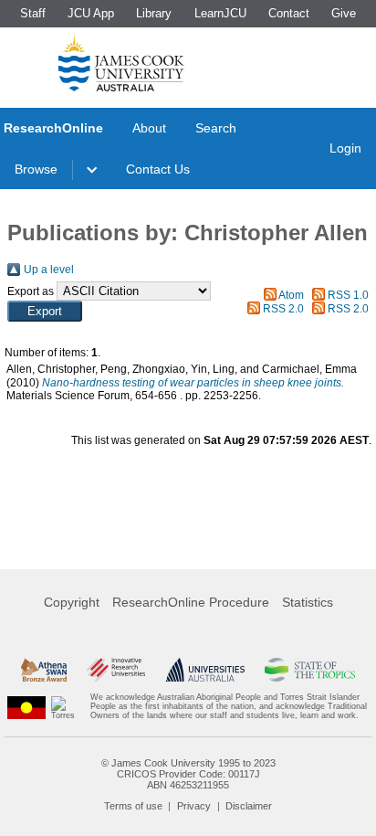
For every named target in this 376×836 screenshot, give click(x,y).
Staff (33, 13)
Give (343, 13)
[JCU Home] (121, 63)
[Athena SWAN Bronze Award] (44, 670)
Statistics (307, 602)
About (149, 128)
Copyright (71, 602)
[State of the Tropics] (309, 670)
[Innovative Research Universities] (116, 670)
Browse (36, 169)
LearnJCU (220, 13)
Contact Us (158, 169)
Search (215, 128)
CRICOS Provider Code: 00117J (188, 773)
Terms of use (133, 805)
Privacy (194, 805)
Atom (291, 295)
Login (345, 148)
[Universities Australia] (205, 670)
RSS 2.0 (283, 308)
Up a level (49, 269)
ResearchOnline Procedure (190, 602)
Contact (288, 13)
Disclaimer (248, 805)
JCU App (91, 13)
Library (154, 13)
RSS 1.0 (348, 295)
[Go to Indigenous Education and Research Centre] (26, 707)
